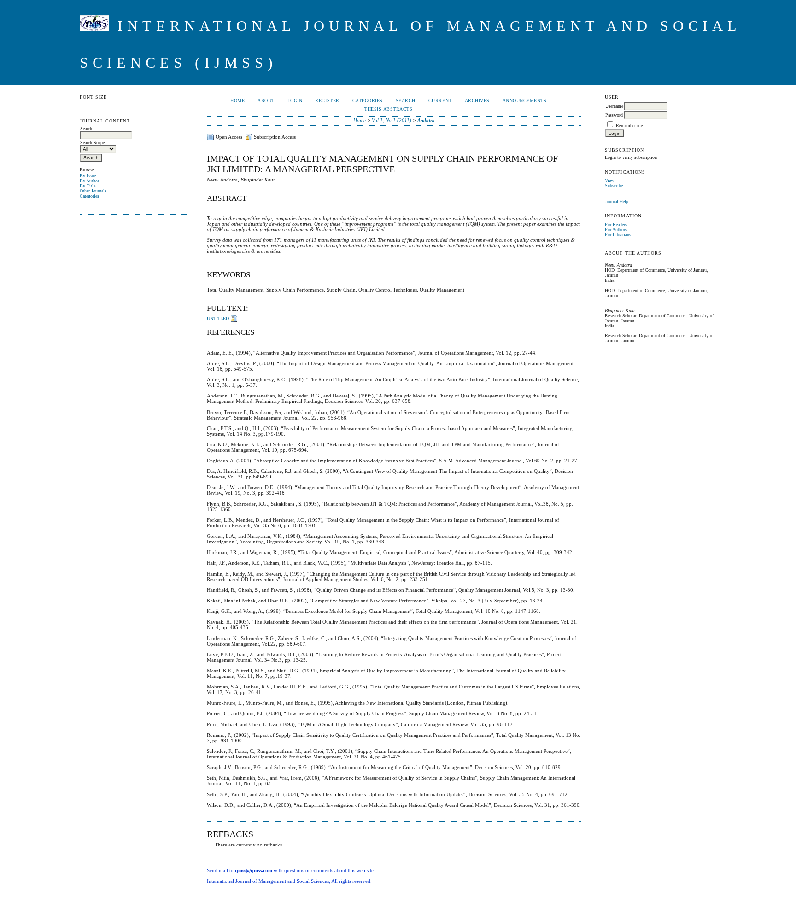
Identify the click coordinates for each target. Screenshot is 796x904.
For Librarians (618, 234)
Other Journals (93, 190)
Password (614, 114)
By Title (87, 185)
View (609, 180)
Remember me (629, 125)
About (266, 100)
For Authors (616, 229)
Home (237, 100)
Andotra (426, 120)
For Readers (616, 224)
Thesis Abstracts (388, 108)
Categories (89, 195)
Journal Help (616, 201)
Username (614, 106)
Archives (477, 100)
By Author (89, 180)
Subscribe (614, 185)
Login (295, 100)
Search (406, 100)
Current (440, 100)
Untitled (218, 318)
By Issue (88, 175)
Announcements (525, 100)
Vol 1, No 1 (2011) (391, 120)
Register (327, 100)
